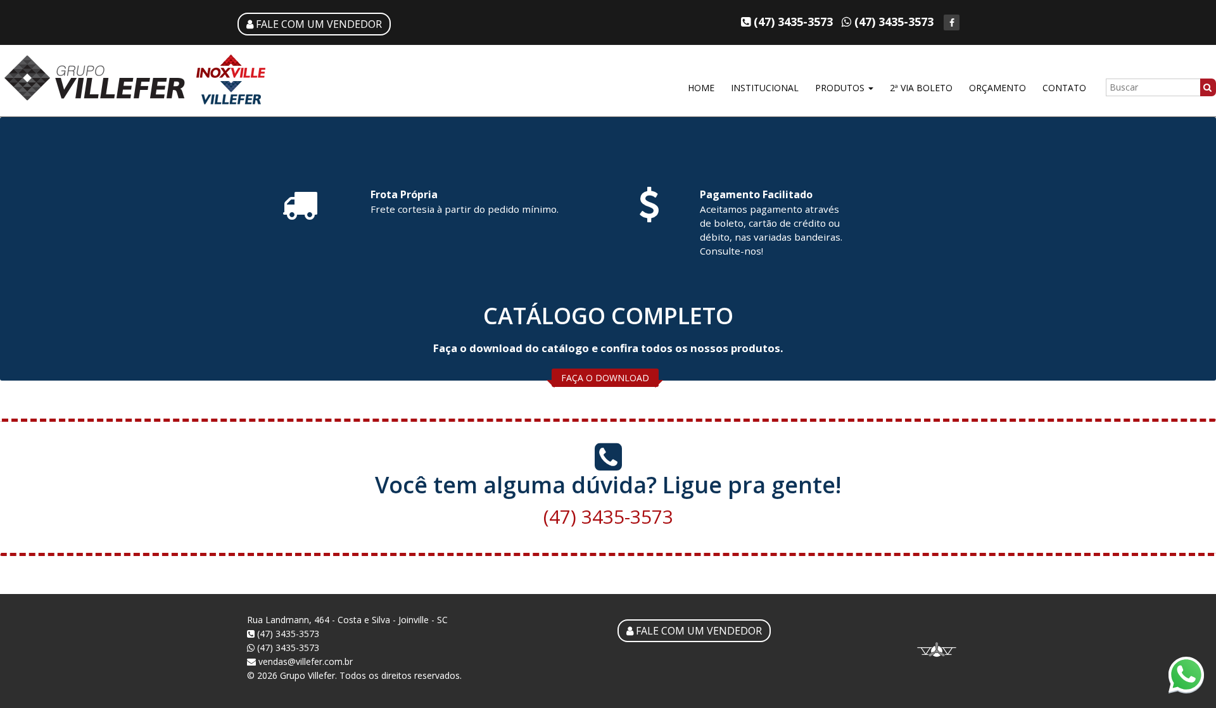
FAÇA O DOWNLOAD (605, 378)
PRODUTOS (841, 88)
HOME (701, 88)
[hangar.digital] (936, 655)
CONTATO (1064, 88)
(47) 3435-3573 (608, 516)
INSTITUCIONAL (765, 88)
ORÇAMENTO (997, 88)
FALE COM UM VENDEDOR (317, 24)
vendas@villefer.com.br (304, 661)
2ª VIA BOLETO (921, 88)
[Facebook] (952, 22)
